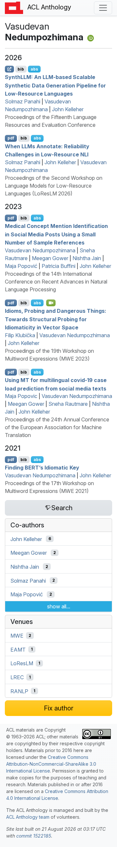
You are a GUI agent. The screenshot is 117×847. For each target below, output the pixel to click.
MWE (16, 635)
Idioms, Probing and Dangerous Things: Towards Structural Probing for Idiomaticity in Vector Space (55, 319)
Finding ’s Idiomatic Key (42, 467)
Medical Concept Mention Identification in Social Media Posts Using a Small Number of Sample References (56, 234)
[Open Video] (51, 302)
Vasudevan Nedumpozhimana (40, 250)
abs (34, 69)
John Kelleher (68, 109)
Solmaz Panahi (22, 101)
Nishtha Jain (86, 258)
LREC (17, 677)
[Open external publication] (9, 69)
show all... (58, 606)
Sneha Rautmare (68, 404)
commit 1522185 (33, 836)
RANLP (19, 691)
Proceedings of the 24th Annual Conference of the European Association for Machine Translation (57, 427)
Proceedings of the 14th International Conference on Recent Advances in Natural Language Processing (56, 282)
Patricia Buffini (58, 266)
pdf (10, 138)
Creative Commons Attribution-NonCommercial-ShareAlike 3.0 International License (51, 764)
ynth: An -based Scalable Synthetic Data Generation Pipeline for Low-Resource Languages (55, 85)
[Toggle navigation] (103, 7)
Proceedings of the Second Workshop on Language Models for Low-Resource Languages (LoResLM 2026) (53, 186)
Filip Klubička (20, 335)
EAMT (18, 649)
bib (21, 69)
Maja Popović (21, 266)
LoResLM (21, 663)
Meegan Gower (50, 258)
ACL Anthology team (27, 817)
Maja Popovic (21, 396)
